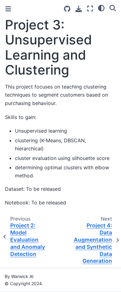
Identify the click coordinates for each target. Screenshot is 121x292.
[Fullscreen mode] (90, 8)
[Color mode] (101, 7)
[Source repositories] (67, 9)
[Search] (113, 7)
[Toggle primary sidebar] (8, 8)
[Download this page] (78, 9)
